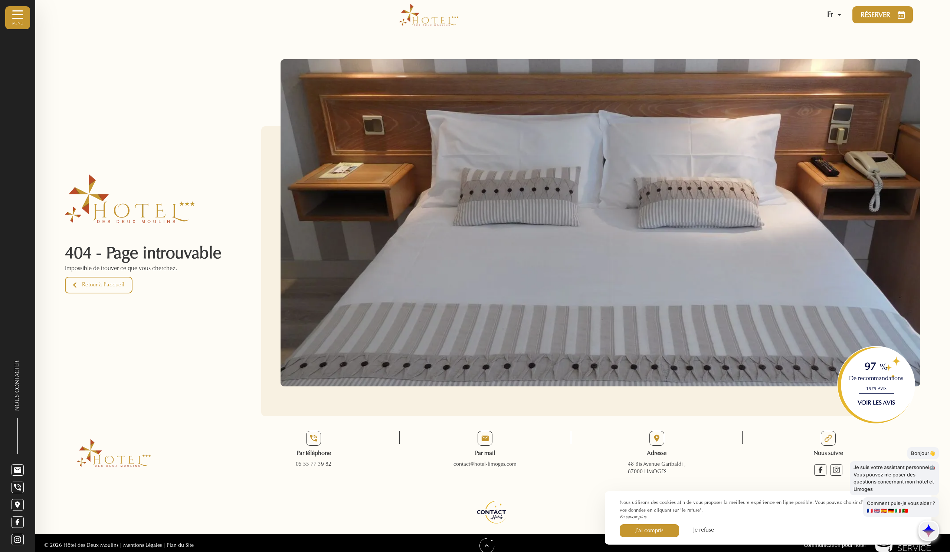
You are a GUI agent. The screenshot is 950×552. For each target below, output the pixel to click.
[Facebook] (18, 522)
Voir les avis (876, 403)
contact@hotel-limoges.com (485, 464)
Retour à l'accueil (103, 285)
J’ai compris (649, 530)
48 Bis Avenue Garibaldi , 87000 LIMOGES (657, 468)
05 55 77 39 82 (313, 464)
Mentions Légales (142, 545)
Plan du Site (179, 545)
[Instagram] (18, 539)
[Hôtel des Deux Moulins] (598, 15)
